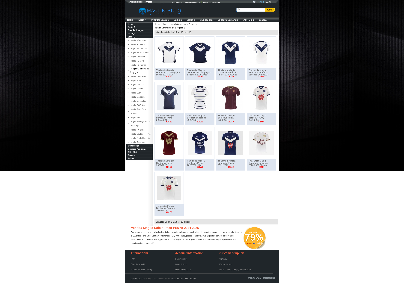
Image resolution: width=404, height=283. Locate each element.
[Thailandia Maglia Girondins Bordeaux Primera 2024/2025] (230, 52)
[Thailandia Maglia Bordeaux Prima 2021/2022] (230, 142)
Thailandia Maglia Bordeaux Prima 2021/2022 (226, 162)
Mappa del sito (225, 264)
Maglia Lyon (135, 93)
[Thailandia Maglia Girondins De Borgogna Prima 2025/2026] (169, 52)
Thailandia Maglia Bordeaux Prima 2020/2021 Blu (196, 162)
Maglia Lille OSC (137, 85)
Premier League (160, 20)
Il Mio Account (181, 259)
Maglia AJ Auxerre (138, 40)
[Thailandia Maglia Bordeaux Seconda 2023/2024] (200, 97)
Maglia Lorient (136, 89)
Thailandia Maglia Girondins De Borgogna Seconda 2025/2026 (199, 72)
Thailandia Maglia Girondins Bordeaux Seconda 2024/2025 (259, 72)
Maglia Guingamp (138, 76)
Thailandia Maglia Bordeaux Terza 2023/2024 (226, 117)
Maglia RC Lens (137, 130)
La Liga (178, 20)
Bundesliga (206, 20)
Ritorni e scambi (138, 264)
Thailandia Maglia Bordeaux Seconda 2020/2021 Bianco (258, 162)
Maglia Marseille (137, 97)
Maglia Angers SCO (138, 44)
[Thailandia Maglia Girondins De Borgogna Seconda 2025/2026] (200, 52)
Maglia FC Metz (137, 61)
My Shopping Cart (183, 270)
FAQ (133, 259)
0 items (261, 2)
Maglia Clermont (137, 57)
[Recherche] (270, 10)
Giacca (263, 20)
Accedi (205, 2)
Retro (130, 20)
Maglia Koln (135, 80)
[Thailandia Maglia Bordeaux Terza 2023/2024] (230, 97)
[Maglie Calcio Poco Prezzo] (175, 11)
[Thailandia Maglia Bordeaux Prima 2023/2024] (169, 97)
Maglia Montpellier (138, 101)
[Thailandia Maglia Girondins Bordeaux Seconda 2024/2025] (261, 52)
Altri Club (248, 20)
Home (157, 24)
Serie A (142, 20)
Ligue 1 (191, 20)
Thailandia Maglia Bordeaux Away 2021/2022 (257, 117)
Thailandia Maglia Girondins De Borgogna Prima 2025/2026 (168, 72)
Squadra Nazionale (227, 20)
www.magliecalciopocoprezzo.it (156, 279)
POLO (131, 158)
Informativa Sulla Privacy (141, 270)
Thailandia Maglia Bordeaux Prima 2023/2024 (165, 117)
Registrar (215, 2)
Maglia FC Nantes (138, 65)
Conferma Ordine (192, 2)
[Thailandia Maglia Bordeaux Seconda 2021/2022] (169, 188)
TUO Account (177, 2)
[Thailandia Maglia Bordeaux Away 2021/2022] (261, 97)
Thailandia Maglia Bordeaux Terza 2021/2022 (165, 162)
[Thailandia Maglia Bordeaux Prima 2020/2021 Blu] (200, 142)
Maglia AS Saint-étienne (140, 53)
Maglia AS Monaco (138, 48)
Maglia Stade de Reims (140, 134)
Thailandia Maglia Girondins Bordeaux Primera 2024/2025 (228, 72)
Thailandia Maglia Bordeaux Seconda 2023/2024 (196, 117)
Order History (181, 264)
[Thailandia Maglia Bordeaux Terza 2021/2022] (169, 142)
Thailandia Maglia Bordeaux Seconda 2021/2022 (165, 208)
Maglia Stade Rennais (140, 138)
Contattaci (223, 259)
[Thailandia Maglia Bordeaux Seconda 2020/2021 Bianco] (261, 142)
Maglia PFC (135, 117)
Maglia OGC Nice (138, 105)
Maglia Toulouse (137, 142)
